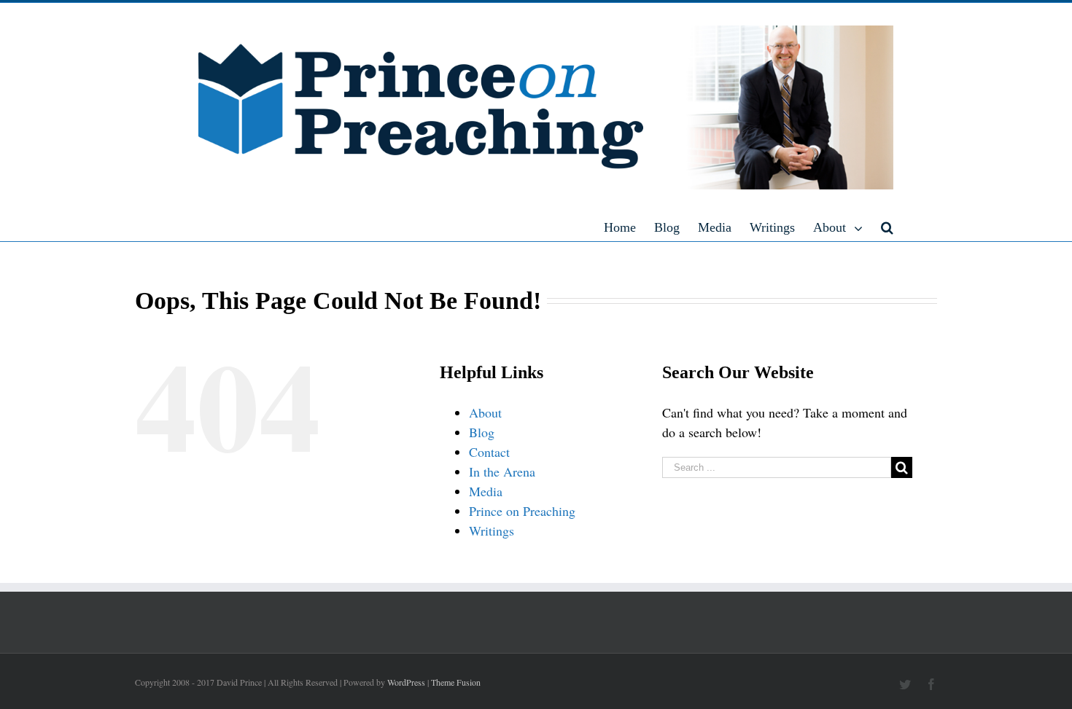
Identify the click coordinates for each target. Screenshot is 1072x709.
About (485, 412)
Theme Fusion (456, 682)
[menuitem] (629, 226)
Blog (481, 432)
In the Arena (502, 471)
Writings (491, 530)
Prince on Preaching (522, 511)
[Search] (887, 226)
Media (485, 491)
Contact (489, 452)
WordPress (406, 682)
